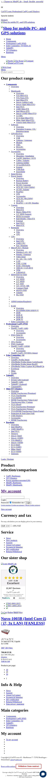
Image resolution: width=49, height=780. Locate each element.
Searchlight (20, 172)
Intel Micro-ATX (23, 111)
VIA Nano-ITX (22, 98)
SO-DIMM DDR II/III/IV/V (27, 310)
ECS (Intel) (15, 445)
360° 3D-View (7, 648)
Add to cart (5, 661)
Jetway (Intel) (16, 436)
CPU (18, 234)
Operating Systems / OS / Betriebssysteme (26, 130)
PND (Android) (17, 344)
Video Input (21, 257)
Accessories (21, 149)
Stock (15, 612)
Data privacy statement (15, 704)
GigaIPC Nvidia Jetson (20, 360)
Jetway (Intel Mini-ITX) (25, 104)
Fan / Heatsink (22, 245)
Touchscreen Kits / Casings (22, 402)
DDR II (19, 315)
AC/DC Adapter (22, 190)
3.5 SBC (19, 116)
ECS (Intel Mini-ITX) (24, 118)
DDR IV (19, 319)
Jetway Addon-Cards (24, 102)
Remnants (15, 228)
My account (11, 491)
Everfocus (15, 369)
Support (9, 543)
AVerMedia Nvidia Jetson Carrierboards (27, 362)
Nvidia (13, 373)
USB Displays (16, 416)
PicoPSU (19, 192)
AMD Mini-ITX (22, 109)
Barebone (10, 52)
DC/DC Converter (23, 185)
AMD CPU (20, 243)
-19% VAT (16, 526)
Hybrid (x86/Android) (20, 380)
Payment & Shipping (14, 547)
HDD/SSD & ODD (19, 275)
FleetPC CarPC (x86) (19, 328)
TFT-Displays (11, 50)
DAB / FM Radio (23, 266)
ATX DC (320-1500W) (25, 187)
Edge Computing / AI (19, 322)
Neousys (14, 434)
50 (7, 674)
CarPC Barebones (13, 476)
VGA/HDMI (16, 398)
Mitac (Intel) (16, 449)
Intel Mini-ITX (22, 100)
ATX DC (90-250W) (24, 198)
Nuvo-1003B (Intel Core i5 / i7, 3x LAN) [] (23, 620)
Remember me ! (18, 503)
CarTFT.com (18, 63)
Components (11, 41)
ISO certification (12, 549)
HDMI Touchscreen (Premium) (23, 393)
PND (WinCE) (17, 335)
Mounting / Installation (25, 156)
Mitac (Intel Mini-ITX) (25, 120)
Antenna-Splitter (22, 163)
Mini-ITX (20, 210)
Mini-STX (20, 225)
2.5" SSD (20, 284)
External (19, 221)
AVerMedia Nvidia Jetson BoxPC (24, 364)
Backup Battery (22, 181)
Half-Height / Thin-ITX (25, 219)
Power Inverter (22, 183)
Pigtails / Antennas (23, 254)
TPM (18, 270)
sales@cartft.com (16, 760)
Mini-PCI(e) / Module (19, 248)
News (8, 538)
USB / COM (21, 263)
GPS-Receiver (16, 134)
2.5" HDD (20, 281)
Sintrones (14, 454)
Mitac (13, 371)
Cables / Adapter (22, 160)
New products (11, 540)
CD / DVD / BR (22, 286)
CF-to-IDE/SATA (23, 165)
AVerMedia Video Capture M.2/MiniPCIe (27, 366)
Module (19, 143)
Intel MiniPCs (16, 427)
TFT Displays (11, 478)
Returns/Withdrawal (14, 552)
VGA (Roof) (16, 404)
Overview (15, 87)
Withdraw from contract (28, 766)
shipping (4, 657)
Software (14, 125)
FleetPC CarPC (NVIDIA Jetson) (24, 353)
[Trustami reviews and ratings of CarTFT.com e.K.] (13, 599)
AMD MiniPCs (17, 429)
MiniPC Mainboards (14, 485)
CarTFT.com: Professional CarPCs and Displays (20, 11)
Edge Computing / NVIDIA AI (18, 46)
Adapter (19, 293)
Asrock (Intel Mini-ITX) (25, 122)
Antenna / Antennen (24, 140)
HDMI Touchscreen (19, 420)
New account (6, 509)
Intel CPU (20, 241)
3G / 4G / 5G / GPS (24, 259)
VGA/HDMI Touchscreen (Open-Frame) (27, 411)
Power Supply (16, 176)
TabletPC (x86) (17, 382)
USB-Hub (20, 169)
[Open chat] (43, 774)
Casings (14, 205)
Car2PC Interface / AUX (26, 158)
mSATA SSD (21, 290)
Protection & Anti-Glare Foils (22, 413)
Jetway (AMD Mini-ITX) (26, 113)
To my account (12, 740)
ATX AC (19, 201)
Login (3, 500)
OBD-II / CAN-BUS (24, 268)
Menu (3, 57)
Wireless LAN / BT (24, 252)
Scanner (19, 167)
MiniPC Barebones (13, 483)
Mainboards (15, 91)
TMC (18, 145)
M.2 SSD (20, 295)
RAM (13, 306)
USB (18, 138)
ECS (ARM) (16, 451)
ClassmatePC (16, 387)
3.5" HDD (20, 279)
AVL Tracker (16, 342)
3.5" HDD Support (23, 214)
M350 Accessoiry (23, 216)
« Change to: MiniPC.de (22, 1)
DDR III (19, 317)
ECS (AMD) (16, 447)
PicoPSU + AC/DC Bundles (27, 203)
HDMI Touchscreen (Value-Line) (24, 400)
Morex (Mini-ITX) (23, 212)
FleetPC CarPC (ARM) (20, 346)
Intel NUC (20, 107)
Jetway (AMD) (17, 438)
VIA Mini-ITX (22, 96)
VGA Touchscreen (18, 395)
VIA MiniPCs (16, 440)
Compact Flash (22, 288)
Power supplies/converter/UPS (18, 480)
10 (7, 670)
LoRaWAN (20, 272)
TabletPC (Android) (19, 384)
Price (20, 612)
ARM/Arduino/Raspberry (21, 301)
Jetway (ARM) (17, 442)
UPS (18, 194)
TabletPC (9, 48)
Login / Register (7, 459)
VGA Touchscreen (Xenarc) (22, 409)
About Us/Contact (13, 545)
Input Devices (16, 174)
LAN (18, 261)
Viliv (18, 232)
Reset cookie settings (8, 766)
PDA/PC (19, 147)
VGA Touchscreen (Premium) (23, 407)
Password (5, 503)
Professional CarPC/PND (16, 43)
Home (8, 39)
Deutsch (4, 20)
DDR (18, 313)
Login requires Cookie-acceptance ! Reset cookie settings (20, 505)
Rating (10, 612)
